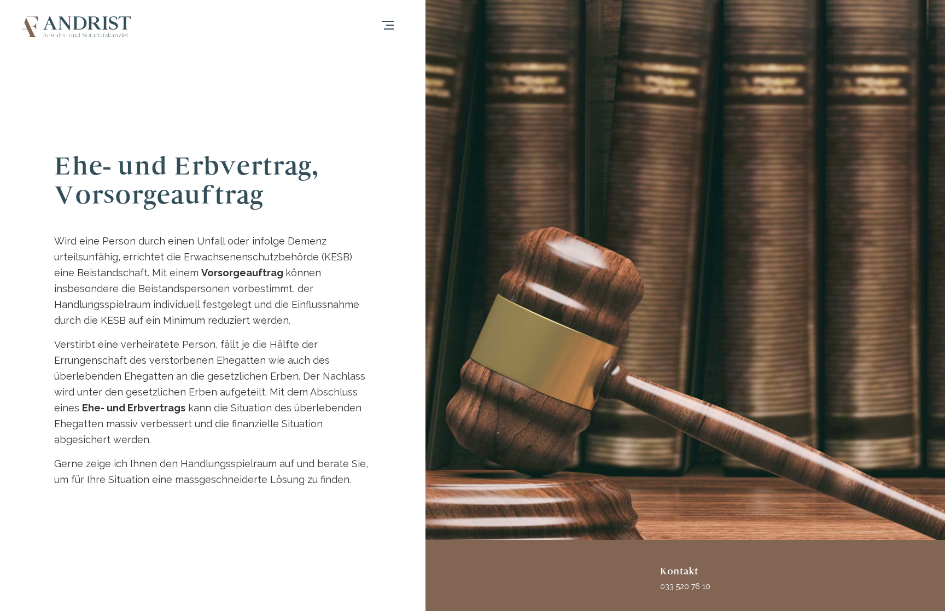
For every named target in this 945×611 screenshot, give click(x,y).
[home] (76, 26)
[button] (398, 27)
